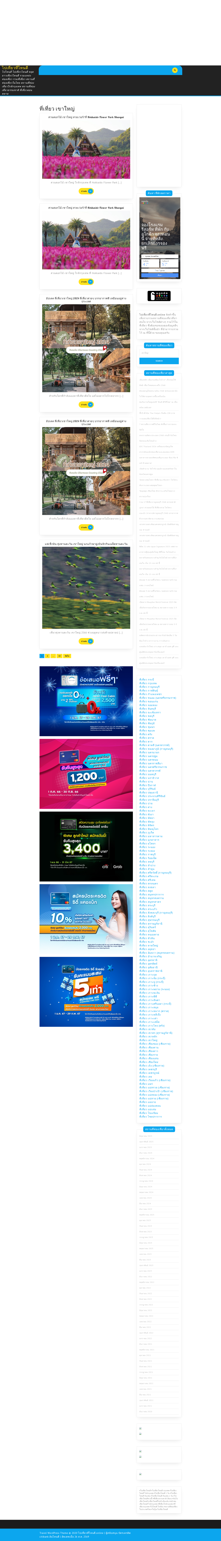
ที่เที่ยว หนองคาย (149, 934)
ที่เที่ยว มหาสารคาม (151, 836)
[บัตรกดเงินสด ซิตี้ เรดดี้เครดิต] (86, 701)
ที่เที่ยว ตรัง (145, 734)
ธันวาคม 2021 (145, 1344)
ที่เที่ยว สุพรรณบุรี (149, 919)
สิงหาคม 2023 (145, 1231)
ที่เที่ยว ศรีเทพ (147, 879)
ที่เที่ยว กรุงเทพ (148, 683)
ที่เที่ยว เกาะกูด (148, 974)
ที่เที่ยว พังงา (146, 814)
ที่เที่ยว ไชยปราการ (150, 1116)
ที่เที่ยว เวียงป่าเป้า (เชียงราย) (156, 1091)
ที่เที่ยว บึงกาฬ (147, 785)
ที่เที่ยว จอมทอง (148, 705)
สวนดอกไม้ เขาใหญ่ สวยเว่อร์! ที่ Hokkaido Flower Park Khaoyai (86, 117)
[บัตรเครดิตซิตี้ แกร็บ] (86, 846)
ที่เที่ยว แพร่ (146, 1083)
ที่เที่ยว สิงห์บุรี (147, 916)
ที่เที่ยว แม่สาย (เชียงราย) (154, 1098)
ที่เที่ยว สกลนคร (148, 883)
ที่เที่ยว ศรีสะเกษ (148, 876)
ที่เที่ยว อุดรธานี (148, 960)
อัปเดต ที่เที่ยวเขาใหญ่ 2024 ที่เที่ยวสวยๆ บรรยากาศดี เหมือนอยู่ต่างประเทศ (86, 300)
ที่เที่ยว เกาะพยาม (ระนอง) (154, 989)
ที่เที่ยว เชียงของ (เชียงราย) (155, 1043)
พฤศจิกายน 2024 (146, 1158)
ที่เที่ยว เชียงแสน (149, 1058)
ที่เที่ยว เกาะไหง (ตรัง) (152, 1025)
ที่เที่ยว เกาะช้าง (148, 985)
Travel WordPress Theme (54, 1532)
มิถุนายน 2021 (145, 1378)
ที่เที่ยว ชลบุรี (146, 716)
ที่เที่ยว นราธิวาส (149, 778)
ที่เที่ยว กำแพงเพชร (150, 694)
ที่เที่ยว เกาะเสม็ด (149, 1021)
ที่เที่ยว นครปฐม (148, 756)
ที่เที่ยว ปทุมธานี (148, 792)
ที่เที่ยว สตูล (146, 890)
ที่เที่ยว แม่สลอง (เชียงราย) (154, 1094)
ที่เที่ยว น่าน (146, 781)
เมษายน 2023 (145, 1254)
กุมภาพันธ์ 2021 (146, 1400)
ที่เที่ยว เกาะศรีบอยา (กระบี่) (155, 1003)
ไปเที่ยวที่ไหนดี (15, 67)
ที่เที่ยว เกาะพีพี (148, 996)
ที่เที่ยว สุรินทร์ (147, 927)
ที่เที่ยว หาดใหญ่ (148, 945)
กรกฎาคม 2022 (146, 1305)
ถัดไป (67, 656)
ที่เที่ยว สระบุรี (147, 905)
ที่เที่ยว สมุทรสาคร (150, 901)
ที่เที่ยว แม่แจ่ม (147, 1109)
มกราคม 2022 (145, 1338)
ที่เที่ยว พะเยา (147, 810)
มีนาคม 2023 (145, 1260)
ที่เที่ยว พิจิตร (146, 825)
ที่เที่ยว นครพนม (148, 759)
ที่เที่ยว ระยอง (147, 850)
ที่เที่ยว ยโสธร (147, 843)
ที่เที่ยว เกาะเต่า (148, 1018)
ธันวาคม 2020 (145, 1411)
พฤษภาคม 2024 (146, 1192)
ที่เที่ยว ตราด (146, 737)
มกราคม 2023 (145, 1271)
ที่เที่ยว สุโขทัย (147, 930)
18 (59, 656)
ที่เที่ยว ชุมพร (147, 727)
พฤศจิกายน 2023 (146, 1215)
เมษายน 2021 (145, 1389)
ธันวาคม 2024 (145, 1153)
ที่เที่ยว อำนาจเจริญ (150, 956)
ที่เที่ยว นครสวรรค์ (150, 770)
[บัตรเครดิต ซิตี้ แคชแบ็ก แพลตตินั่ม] (86, 919)
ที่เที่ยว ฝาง (145, 807)
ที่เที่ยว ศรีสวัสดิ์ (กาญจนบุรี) (155, 872)
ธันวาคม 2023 (145, 1209)
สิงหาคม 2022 (145, 1299)
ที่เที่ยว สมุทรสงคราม (151, 898)
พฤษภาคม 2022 (146, 1316)
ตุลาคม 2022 (145, 1288)
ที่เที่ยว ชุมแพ (147, 730)
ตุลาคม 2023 (145, 1220)
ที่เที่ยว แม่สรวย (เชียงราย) (154, 1087)
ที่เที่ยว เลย (145, 1076)
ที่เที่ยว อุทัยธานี (148, 967)
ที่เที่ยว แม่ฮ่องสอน (150, 1105)
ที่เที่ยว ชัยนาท (147, 719)
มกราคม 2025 (145, 1147)
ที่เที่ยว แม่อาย (147, 1102)
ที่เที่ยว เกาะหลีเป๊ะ (150, 1014)
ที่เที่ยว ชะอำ (146, 941)
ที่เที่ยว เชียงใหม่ (148, 1062)
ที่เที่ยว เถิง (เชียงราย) (151, 1065)
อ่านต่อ (87, 191)
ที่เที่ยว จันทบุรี (147, 708)
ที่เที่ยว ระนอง (147, 847)
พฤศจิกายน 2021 (146, 1350)
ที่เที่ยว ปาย (146, 803)
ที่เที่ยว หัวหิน (147, 938)
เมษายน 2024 (145, 1198)
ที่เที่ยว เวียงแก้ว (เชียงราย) (155, 1080)
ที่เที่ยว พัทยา (146, 818)
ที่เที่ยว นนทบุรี (147, 774)
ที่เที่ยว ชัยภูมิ (147, 723)
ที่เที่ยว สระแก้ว (148, 909)
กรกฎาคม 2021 (146, 1372)
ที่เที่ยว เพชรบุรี (148, 1069)
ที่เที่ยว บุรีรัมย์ (147, 788)
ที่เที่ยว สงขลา (147, 887)
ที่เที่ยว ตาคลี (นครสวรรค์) (154, 745)
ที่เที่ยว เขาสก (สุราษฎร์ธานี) (156, 1032)
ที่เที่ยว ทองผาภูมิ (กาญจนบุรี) (156, 748)
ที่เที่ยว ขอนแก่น (148, 701)
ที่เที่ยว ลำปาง (147, 865)
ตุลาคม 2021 (145, 1355)
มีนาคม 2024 (145, 1203)
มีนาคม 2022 (145, 1327)
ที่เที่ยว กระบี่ (146, 679)
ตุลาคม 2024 (145, 1164)
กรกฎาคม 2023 (146, 1237)
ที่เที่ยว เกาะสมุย (148, 1007)
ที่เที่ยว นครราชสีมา (151, 763)
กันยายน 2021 (145, 1361)
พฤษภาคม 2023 (146, 1248)
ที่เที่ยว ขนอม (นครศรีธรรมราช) (157, 697)
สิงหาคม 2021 (145, 1366)
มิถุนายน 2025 (145, 1136)
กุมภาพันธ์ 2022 (146, 1333)
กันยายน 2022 (145, 1293)
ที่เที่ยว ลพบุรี (146, 861)
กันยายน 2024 (145, 1170)
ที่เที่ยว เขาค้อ (147, 1029)
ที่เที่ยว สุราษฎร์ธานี (150, 923)
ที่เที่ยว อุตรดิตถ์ (148, 963)
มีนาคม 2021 (145, 1395)
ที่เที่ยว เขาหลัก (148, 1036)
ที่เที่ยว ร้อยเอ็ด (148, 858)
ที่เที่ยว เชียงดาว (148, 1051)
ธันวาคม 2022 (145, 1276)
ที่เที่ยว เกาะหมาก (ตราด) (154, 1011)
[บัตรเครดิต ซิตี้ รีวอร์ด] (86, 991)
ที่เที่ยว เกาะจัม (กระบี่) (152, 978)
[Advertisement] (110, 16)
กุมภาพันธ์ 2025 (146, 1142)
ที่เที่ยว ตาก (146, 741)
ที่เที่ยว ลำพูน (146, 868)
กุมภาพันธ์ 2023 (146, 1265)
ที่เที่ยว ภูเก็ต (146, 832)
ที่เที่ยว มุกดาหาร (149, 839)
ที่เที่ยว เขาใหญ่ (148, 1040)
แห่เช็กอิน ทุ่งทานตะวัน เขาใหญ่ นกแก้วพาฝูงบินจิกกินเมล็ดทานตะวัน (86, 544)
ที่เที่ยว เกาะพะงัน (149, 992)
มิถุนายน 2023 (145, 1243)
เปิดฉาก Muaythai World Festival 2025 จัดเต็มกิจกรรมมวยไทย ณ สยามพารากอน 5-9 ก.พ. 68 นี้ (158, 607)
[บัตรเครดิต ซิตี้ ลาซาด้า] (86, 773)
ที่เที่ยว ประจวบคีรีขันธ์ (152, 796)
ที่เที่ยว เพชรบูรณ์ (149, 1072)
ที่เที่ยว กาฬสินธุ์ (148, 690)
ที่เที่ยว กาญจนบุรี (149, 686)
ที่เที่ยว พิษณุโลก (149, 828)
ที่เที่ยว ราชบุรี (147, 854)
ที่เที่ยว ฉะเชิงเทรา (150, 712)
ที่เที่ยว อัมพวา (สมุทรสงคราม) (157, 952)
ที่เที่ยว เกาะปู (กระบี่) (151, 981)
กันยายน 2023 (145, 1226)
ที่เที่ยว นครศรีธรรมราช (153, 767)
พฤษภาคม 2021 (146, 1383)
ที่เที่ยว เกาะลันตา (149, 1000)
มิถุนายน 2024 (145, 1186)
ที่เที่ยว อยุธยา (147, 949)
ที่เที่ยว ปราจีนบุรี (149, 799)
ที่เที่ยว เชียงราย (148, 1054)
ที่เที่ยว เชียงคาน (149, 1047)
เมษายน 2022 (145, 1321)
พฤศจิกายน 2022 (146, 1282)
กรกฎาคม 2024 (146, 1181)
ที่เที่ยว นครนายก (149, 752)
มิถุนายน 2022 (145, 1310)
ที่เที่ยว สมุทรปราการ (151, 894)
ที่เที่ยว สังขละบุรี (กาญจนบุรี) (156, 912)
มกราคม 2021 (145, 1406)
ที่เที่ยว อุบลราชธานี (150, 970)
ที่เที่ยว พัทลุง (146, 821)
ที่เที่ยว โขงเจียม (148, 1113)
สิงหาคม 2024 (145, 1175)
